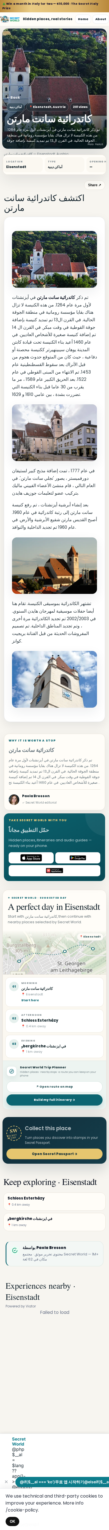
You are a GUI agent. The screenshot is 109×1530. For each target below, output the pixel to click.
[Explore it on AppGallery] (54, 870)
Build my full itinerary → (54, 1100)
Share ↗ (94, 185)
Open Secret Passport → (54, 1153)
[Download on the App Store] (31, 857)
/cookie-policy (22, 1510)
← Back (13, 97)
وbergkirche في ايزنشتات (43, 1046)
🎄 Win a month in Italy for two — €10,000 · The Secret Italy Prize (50, 6)
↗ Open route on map (54, 1087)
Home (83, 19)
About (100, 19)
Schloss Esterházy (39, 1020)
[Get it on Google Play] (77, 857)
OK (12, 1521)
